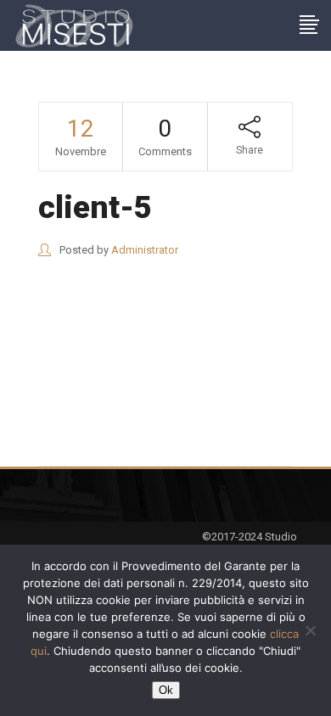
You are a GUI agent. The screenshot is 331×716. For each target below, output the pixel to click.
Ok (166, 690)
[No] (309, 630)
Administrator (144, 249)
